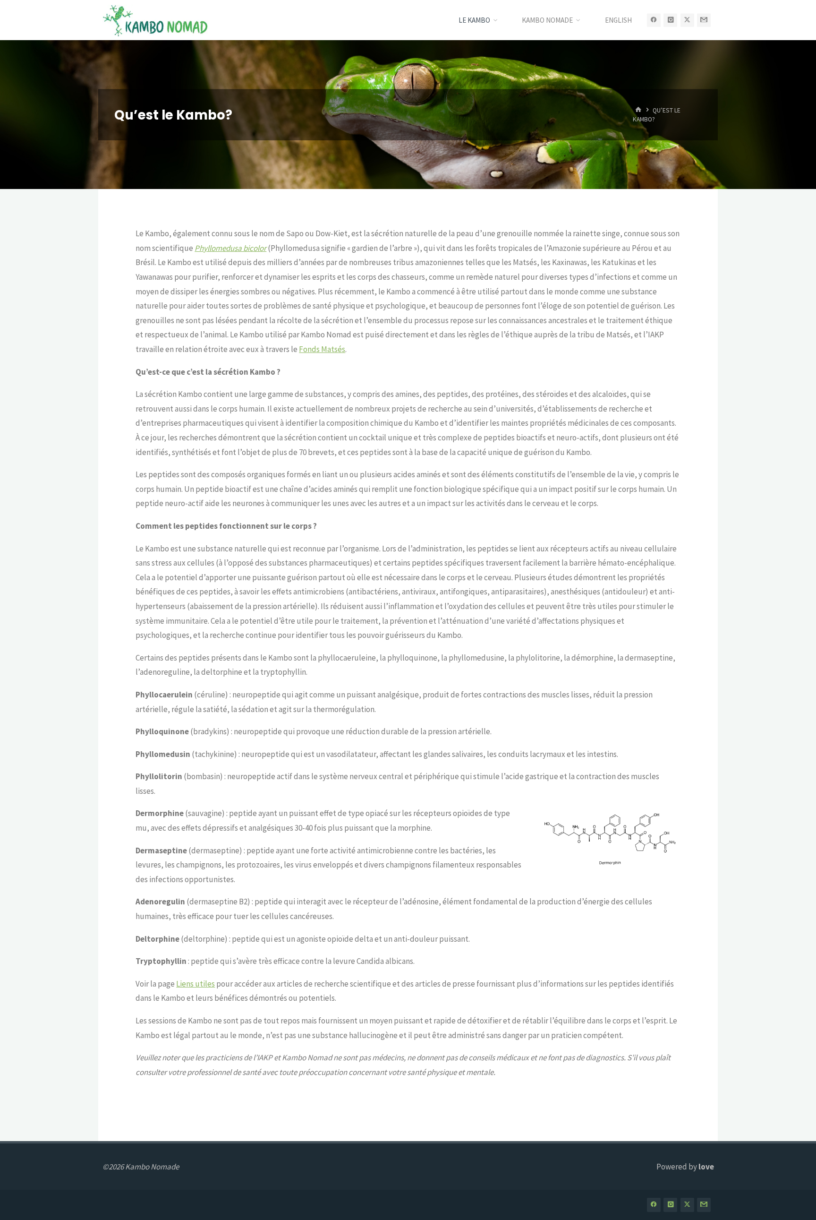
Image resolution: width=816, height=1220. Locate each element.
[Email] (704, 20)
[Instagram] (670, 20)
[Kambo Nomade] (155, 20)
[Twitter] (687, 20)
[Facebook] (654, 20)
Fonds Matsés (322, 349)
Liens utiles (195, 984)
